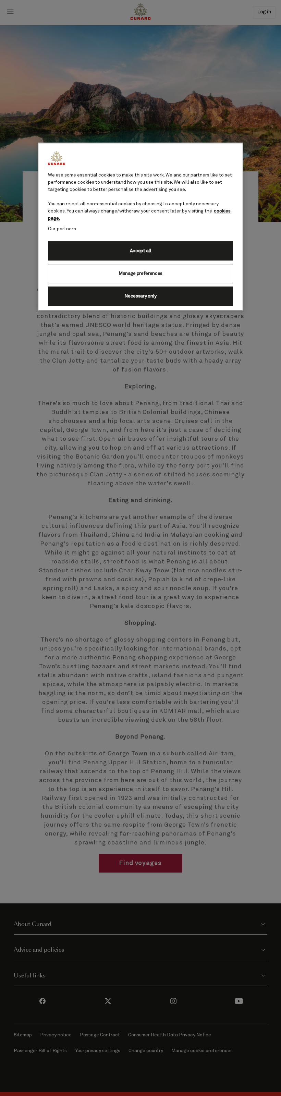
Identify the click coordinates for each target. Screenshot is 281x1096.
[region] (140, 227)
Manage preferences (140, 273)
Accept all (140, 250)
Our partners (62, 229)
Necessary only (140, 296)
